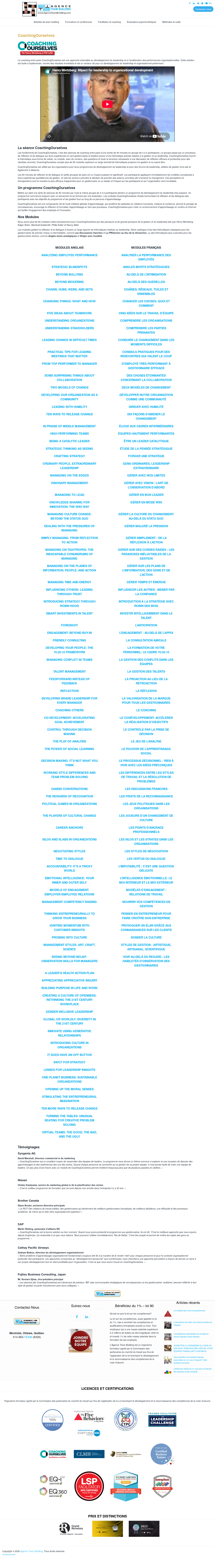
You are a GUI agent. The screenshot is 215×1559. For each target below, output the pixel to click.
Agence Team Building (31, 1551)
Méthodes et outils (171, 21)
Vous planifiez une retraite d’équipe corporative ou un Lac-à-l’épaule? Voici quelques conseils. (190, 1360)
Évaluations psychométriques (141, 21)
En (210, 3)
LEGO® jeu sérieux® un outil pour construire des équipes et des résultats (193, 1370)
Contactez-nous (203, 9)
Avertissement (9, 1554)
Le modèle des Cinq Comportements (189, 1310)
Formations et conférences (78, 21)
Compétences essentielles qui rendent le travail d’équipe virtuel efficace (191, 1335)
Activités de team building (46, 21)
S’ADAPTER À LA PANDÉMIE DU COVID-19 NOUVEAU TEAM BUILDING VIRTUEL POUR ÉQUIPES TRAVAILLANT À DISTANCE (193, 1348)
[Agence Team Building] (107, 8)
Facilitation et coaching (109, 21)
